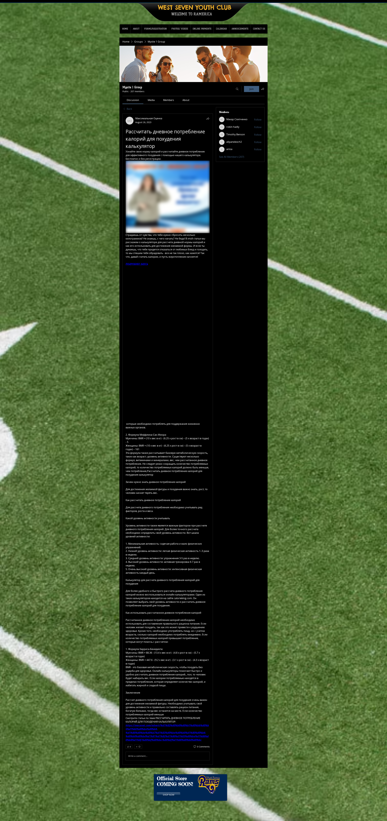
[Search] (237, 89)
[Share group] (263, 89)
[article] (167, 439)
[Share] (208, 118)
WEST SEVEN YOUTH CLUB (194, 7)
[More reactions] (138, 747)
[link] (133, 100)
